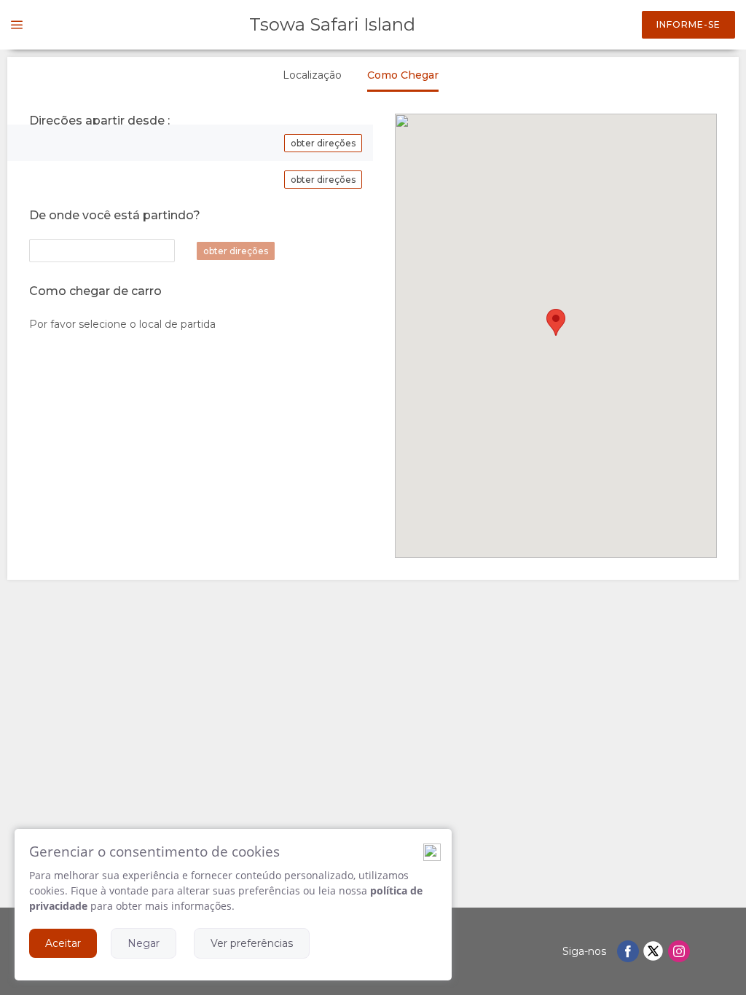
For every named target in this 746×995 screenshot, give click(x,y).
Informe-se (688, 24)
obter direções (323, 143)
